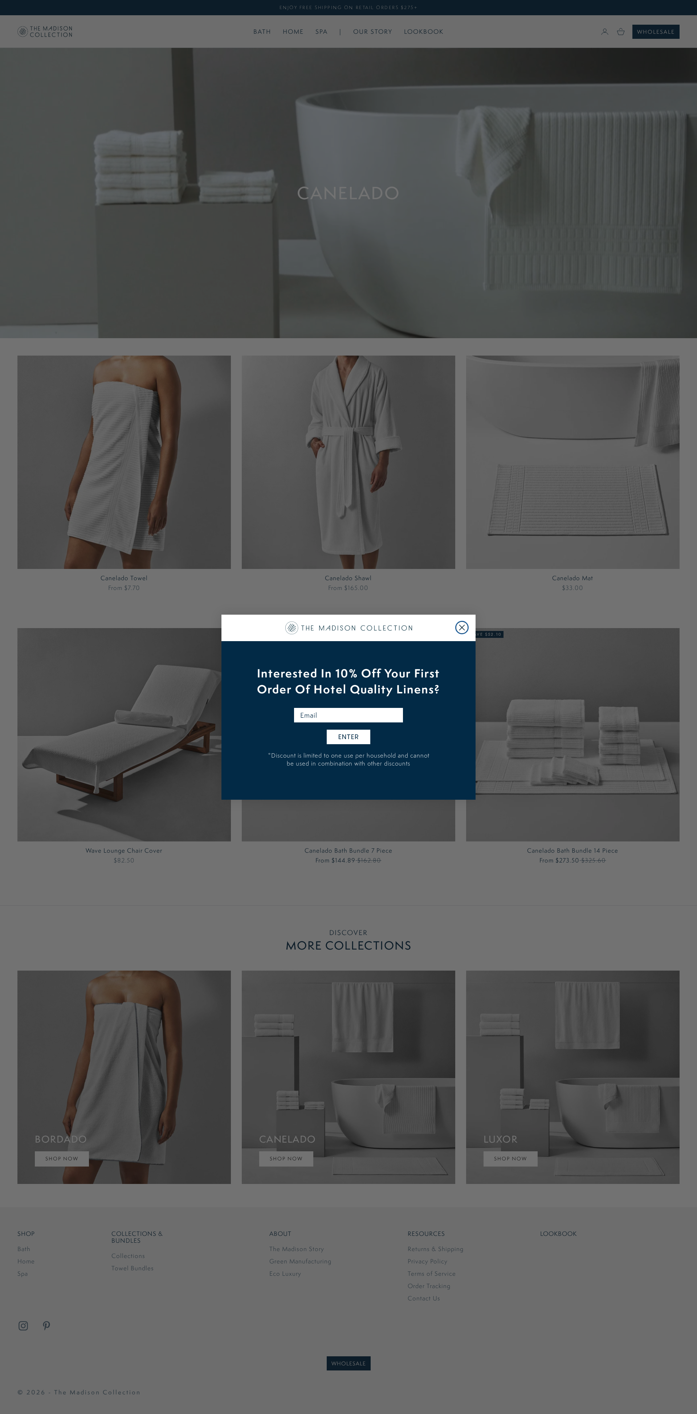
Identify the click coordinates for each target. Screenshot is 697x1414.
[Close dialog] (462, 627)
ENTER (348, 736)
